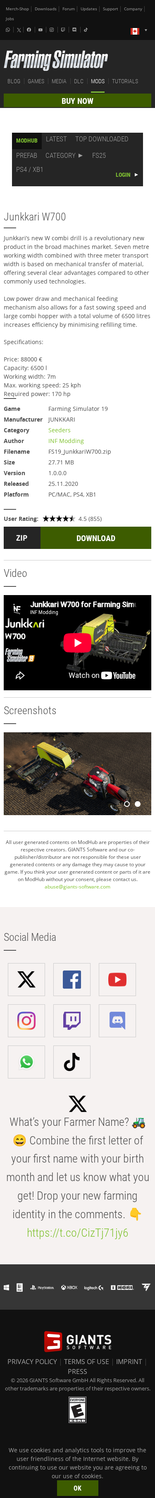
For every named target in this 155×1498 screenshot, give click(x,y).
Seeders (59, 430)
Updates (89, 9)
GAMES (36, 81)
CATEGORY (60, 155)
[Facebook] (30, 30)
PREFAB (26, 155)
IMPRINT (129, 1361)
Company (133, 9)
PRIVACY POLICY (32, 1361)
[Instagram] (52, 30)
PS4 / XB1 (29, 169)
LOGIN (123, 174)
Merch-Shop (17, 9)
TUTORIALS (125, 81)
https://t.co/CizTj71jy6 (78, 1233)
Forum (68, 9)
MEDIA (59, 81)
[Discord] (75, 30)
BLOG (13, 81)
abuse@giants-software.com (77, 886)
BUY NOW (77, 101)
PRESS (77, 1371)
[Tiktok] (87, 30)
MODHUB (27, 140)
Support (110, 9)
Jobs (10, 18)
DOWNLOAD (95, 538)
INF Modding (66, 441)
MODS (98, 81)
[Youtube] (41, 30)
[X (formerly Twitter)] (19, 30)
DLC (78, 81)
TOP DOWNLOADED (102, 139)
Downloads (46, 9)
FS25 (99, 155)
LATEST (56, 139)
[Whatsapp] (9, 30)
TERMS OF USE (86, 1361)
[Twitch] (64, 30)
